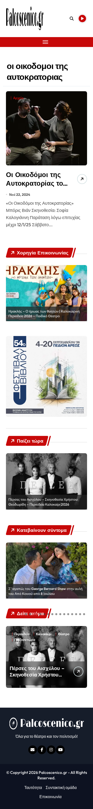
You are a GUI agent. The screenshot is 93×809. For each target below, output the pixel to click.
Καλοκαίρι (44, 634)
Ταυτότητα (33, 787)
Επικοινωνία (50, 796)
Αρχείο (18, 98)
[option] (46, 293)
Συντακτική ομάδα (61, 787)
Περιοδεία (22, 634)
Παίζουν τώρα (68, 634)
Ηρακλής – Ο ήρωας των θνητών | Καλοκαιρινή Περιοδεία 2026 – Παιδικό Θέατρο (44, 313)
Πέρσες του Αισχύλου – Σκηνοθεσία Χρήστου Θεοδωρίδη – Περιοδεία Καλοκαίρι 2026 (43, 502)
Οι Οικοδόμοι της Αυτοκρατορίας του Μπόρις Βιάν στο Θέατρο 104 (36, 187)
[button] (26, 614)
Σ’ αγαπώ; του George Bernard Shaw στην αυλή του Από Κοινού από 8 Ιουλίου (45, 591)
